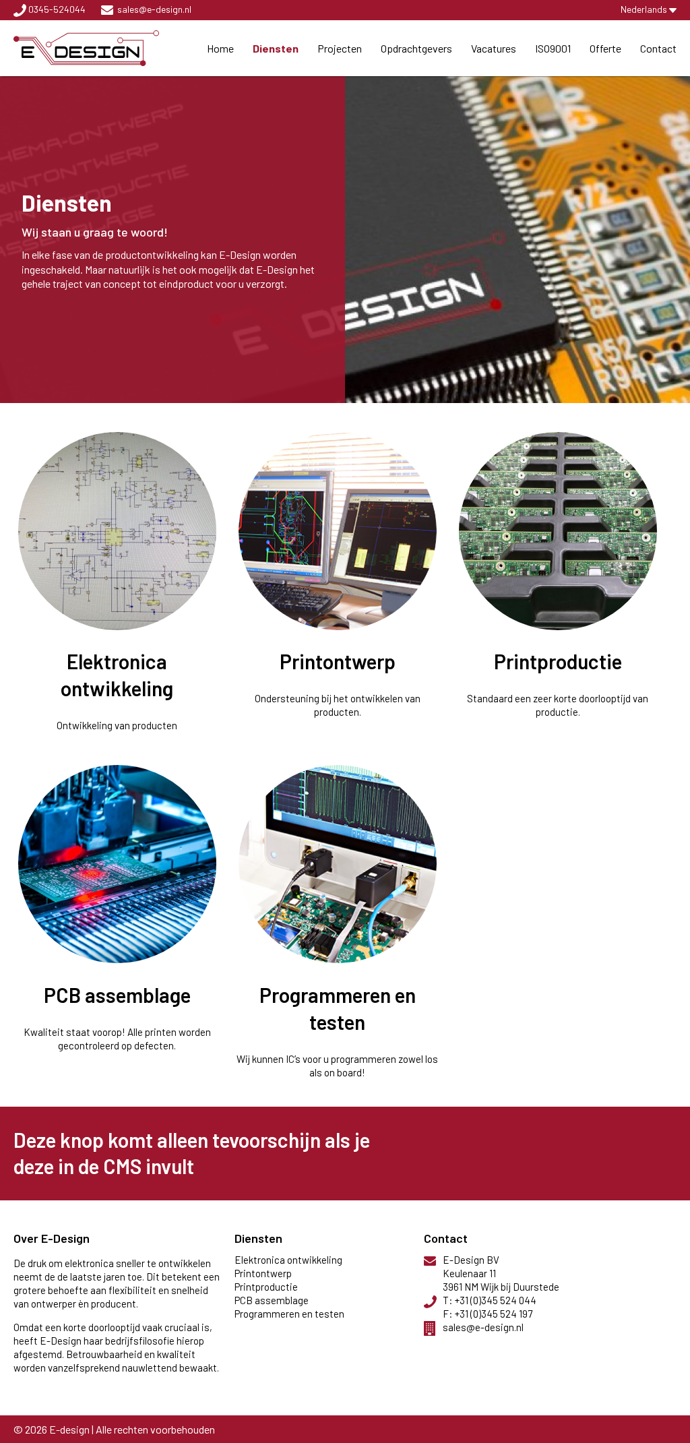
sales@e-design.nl (154, 9)
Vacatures (493, 48)
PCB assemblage (117, 995)
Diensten (276, 48)
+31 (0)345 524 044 (495, 1300)
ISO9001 (553, 48)
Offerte (605, 48)
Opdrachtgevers (416, 48)
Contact (658, 48)
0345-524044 (57, 9)
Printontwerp (338, 661)
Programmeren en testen (289, 1314)
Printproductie (558, 661)
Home (220, 48)
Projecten (339, 48)
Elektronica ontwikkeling (288, 1260)
